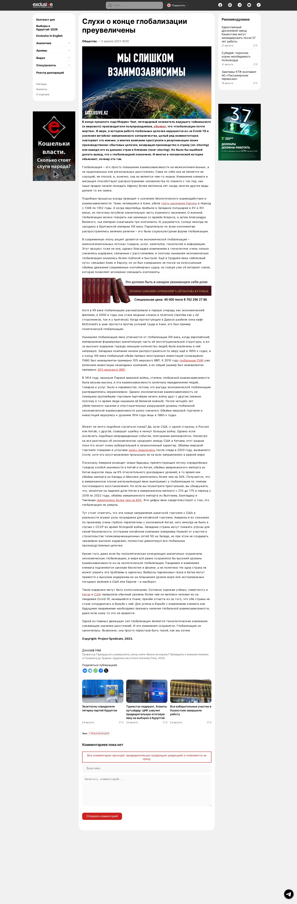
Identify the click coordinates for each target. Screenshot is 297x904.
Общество (89, 41)
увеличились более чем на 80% (119, 500)
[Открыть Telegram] (289, 894)
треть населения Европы (179, 203)
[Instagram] (230, 6)
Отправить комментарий (102, 816)
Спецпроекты (46, 65)
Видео (40, 58)
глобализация (99, 733)
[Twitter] (106, 670)
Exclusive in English (49, 35)
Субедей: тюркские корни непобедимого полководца (236, 56)
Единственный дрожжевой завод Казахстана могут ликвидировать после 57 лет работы (239, 34)
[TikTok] (259, 6)
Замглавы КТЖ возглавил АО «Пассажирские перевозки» (239, 75)
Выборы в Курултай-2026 (47, 27)
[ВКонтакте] (85, 670)
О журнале (42, 94)
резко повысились (142, 450)
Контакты (41, 89)
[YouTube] (249, 6)
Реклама (41, 84)
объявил (160, 126)
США (97, 594)
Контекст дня (45, 19)
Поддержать (178, 5)
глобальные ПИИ (192, 360)
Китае (86, 594)
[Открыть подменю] (69, 43)
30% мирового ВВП (111, 369)
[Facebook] (220, 6)
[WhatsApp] (95, 670)
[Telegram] (240, 6)
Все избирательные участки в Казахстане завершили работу (190, 710)
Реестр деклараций (50, 72)
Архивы (41, 50)
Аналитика (43, 43)
